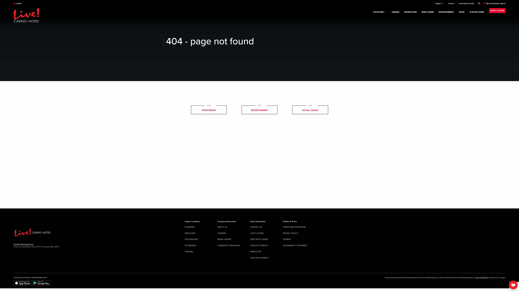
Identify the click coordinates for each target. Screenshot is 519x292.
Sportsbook (209, 110)
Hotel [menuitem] (462, 12)
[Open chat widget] (513, 285)
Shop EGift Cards (259, 239)
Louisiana (190, 227)
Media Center (224, 239)
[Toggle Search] (479, 2)
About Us (222, 227)
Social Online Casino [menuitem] (466, 3)
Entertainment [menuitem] (446, 12)
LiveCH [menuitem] (18, 3)
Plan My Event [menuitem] (477, 12)
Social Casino (310, 110)
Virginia (189, 251)
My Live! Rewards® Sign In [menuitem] (495, 3)
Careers (221, 233)
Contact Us (256, 227)
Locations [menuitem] (378, 12)
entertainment (259, 110)
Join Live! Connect (259, 258)
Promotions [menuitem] (410, 12)
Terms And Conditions (294, 227)
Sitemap (287, 239)
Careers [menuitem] (451, 3)
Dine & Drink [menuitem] (428, 12)
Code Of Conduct (259, 245)
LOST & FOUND (257, 233)
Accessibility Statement (295, 245)
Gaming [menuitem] (395, 12)
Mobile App (255, 251)
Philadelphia (191, 239)
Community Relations (228, 245)
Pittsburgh (190, 245)
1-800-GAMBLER (481, 278)
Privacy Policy (290, 233)
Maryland (190, 233)
